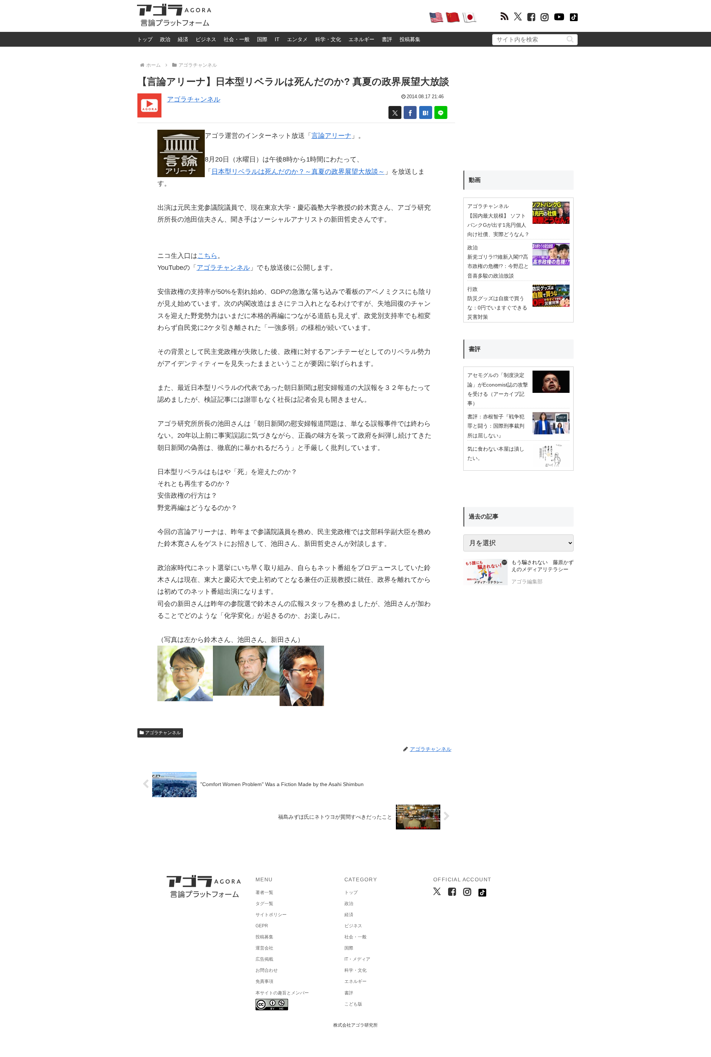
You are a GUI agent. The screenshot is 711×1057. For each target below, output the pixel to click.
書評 (387, 39)
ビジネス (206, 39)
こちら (207, 255)
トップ (145, 39)
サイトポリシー (271, 914)
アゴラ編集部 (527, 581)
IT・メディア (357, 959)
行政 (472, 289)
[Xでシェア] (394, 112)
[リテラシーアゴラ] (485, 573)
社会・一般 (237, 39)
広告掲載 (264, 959)
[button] (570, 39)
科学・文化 (328, 39)
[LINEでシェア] (440, 112)
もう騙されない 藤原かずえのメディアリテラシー (542, 566)
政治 (165, 39)
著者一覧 (264, 892)
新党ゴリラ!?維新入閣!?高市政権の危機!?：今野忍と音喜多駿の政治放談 (498, 266)
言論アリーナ (331, 135)
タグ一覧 (264, 903)
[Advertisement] (320, 17)
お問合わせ (267, 970)
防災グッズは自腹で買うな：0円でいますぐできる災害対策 (497, 307)
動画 (475, 180)
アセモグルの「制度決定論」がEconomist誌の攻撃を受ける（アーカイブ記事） (497, 389)
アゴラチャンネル (193, 99)
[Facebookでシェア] (410, 112)
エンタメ (297, 39)
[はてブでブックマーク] (425, 112)
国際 (262, 39)
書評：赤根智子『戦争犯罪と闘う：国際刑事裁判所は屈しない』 (495, 426)
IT (277, 39)
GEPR (262, 925)
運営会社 (264, 948)
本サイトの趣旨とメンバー (282, 992)
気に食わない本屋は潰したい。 (495, 453)
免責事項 (264, 981)
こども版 (353, 1004)
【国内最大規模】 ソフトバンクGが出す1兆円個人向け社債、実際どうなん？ (498, 225)
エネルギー (361, 39)
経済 (183, 39)
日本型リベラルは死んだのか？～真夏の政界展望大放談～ (298, 171)
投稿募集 (410, 39)
